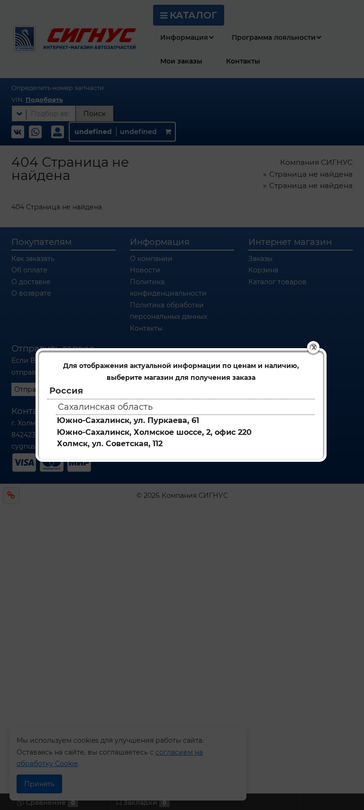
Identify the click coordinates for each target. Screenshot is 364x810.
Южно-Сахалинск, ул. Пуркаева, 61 (128, 420)
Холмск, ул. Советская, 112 (110, 443)
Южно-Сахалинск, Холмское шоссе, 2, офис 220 (154, 432)
